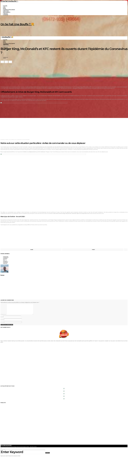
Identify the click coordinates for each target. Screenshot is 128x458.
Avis (4, 7)
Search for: (3, 449)
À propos (5, 14)
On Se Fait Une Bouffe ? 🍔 (17, 24)
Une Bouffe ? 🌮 (7, 37)
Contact (5, 13)
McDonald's (5, 261)
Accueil (5, 5)
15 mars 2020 (5, 57)
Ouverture (5, 262)
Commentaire (4, 314)
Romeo (4, 58)
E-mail (2, 319)
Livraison (5, 260)
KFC (4, 259)
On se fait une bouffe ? (6, 445)
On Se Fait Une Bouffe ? (9, 1)
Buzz (4, 8)
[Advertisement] (23, 74)
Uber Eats (5, 263)
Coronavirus (5, 257)
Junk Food (6, 10)
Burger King (5, 256)
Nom (2, 316)
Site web (2, 322)
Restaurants (6, 12)
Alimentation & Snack (9, 9)
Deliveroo (5, 258)
